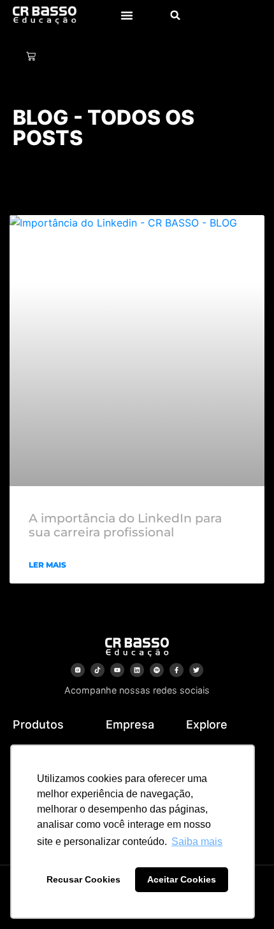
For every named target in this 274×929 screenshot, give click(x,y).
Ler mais (47, 564)
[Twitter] (196, 670)
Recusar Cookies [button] (83, 879)
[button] (126, 15)
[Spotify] (157, 670)
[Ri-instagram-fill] (78, 670)
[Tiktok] (97, 670)
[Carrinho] (31, 56)
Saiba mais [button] (196, 841)
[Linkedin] (137, 670)
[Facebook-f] (176, 670)
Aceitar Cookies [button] (181, 879)
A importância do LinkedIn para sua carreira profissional (125, 525)
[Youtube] (117, 670)
